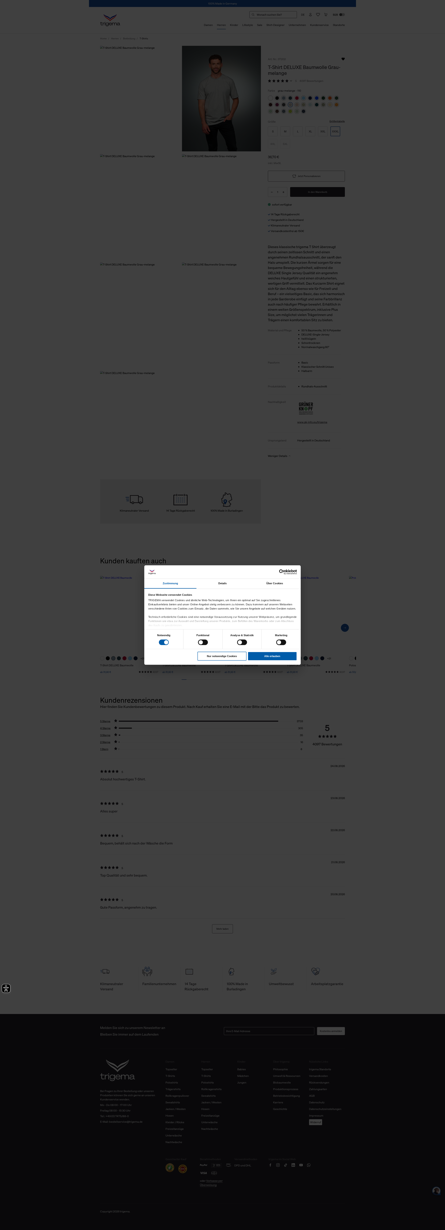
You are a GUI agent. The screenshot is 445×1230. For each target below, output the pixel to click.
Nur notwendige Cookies (222, 656)
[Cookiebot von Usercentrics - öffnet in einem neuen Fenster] (281, 571)
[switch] (203, 642)
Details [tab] (222, 583)
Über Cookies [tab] (274, 583)
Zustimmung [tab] (170, 583)
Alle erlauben (272, 656)
